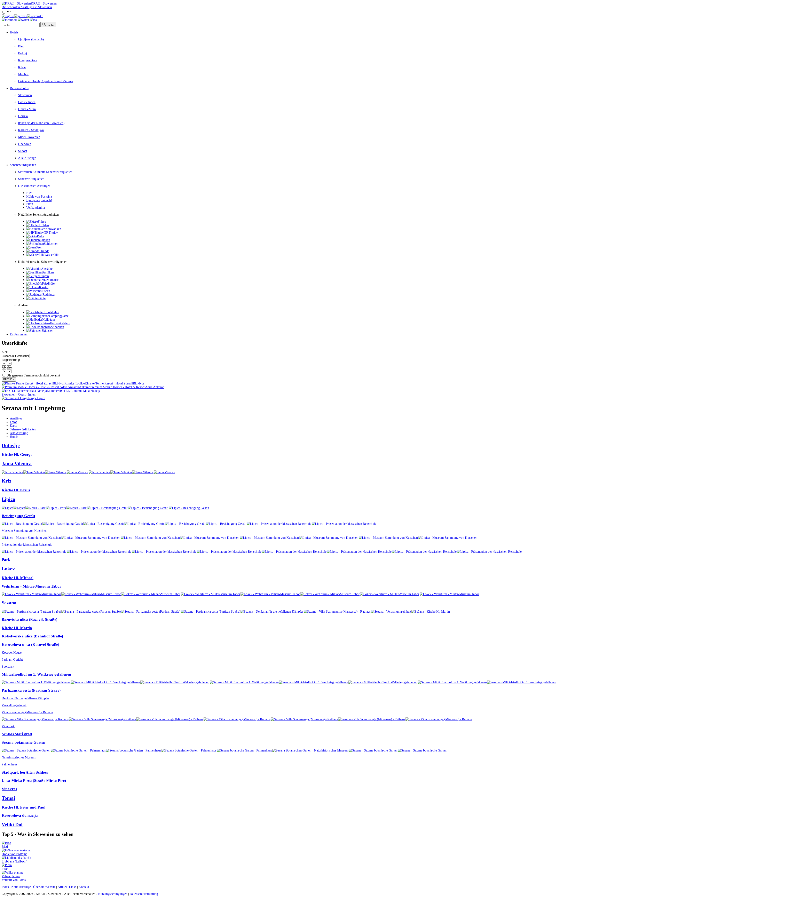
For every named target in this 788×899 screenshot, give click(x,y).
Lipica (8, 499)
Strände (44, 251)
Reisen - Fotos (19, 88)
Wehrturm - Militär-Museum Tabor (31, 586)
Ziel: (5, 351)
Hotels (14, 32)
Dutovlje (11, 445)
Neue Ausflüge (21, 887)
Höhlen (44, 225)
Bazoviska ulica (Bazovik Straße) (29, 619)
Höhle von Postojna (39, 196)
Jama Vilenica (17, 463)
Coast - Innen (27, 102)
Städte (42, 298)
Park (6, 559)
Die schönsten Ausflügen (34, 186)
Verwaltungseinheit (14, 705)
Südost (22, 151)
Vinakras (9, 789)
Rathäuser (48, 294)
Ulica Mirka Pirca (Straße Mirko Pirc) (34, 780)
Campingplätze (59, 316)
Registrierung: (11, 359)
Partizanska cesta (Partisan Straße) (31, 690)
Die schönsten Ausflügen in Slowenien (27, 7)
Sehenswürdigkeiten (23, 165)
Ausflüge (16, 418)
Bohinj (22, 53)
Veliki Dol (12, 824)
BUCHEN (8, 379)
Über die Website (44, 887)
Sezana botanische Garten (23, 742)
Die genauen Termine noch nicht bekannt (33, 375)
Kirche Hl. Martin (17, 628)
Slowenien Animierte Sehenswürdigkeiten (45, 172)
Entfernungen (18, 334)
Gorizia (23, 116)
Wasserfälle (51, 254)
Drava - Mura (27, 109)
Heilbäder (48, 319)
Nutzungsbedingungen (112, 894)
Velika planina (35, 207)
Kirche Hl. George (17, 454)
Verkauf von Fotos (14, 880)
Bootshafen (51, 312)
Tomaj (8, 798)
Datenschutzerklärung (144, 894)
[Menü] (9, 12)
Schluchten (51, 243)
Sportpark (8, 666)
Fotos (13, 422)
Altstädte (47, 268)
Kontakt (84, 887)
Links (72, 887)
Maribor (23, 74)
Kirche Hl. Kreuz (16, 490)
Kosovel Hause (12, 652)
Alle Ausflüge (27, 158)
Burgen (44, 276)
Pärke (40, 236)
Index (5, 887)
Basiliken (48, 272)
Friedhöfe (48, 283)
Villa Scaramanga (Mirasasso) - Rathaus (27, 712)
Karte (13, 425)
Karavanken (53, 229)
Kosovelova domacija (20, 815)
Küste (22, 67)
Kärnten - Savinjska (31, 130)
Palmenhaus (9, 764)
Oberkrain (24, 144)
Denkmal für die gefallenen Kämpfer (25, 698)
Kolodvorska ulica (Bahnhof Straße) (32, 636)
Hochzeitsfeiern (60, 323)
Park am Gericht (12, 659)
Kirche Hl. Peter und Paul (23, 807)
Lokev (8, 568)
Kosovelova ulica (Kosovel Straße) (30, 644)
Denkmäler (51, 279)
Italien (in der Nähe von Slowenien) (41, 123)
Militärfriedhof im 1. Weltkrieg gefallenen (36, 674)
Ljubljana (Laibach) (31, 39)
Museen (45, 291)
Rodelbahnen (55, 327)
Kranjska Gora (27, 60)
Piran (29, 204)
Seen (39, 247)
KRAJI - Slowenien (44, 3)
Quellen (45, 240)
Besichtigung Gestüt (18, 516)
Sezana (9, 602)
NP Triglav (51, 232)
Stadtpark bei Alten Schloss (25, 772)
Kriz (6, 481)
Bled (21, 46)
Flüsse (42, 221)
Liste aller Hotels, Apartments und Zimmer (45, 81)
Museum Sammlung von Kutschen (24, 530)
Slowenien (25, 95)
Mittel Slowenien (29, 137)
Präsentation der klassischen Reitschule (27, 544)
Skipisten (47, 330)
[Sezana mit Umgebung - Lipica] (23, 398)
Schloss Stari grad (17, 734)
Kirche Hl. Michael (17, 578)
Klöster (43, 287)
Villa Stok (8, 726)
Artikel (62, 887)
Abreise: (7, 367)
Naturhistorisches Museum (19, 757)
